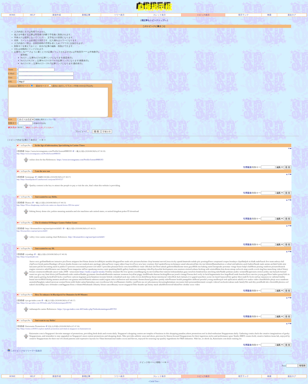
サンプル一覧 (50, 119)
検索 (269, 15)
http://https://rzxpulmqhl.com (27, 257)
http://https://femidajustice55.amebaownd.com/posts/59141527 (40, 179)
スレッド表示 (159, 15)
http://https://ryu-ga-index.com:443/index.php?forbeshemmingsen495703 (44, 303)
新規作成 (56, 15)
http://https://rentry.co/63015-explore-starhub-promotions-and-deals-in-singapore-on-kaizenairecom (54, 329)
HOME (12, 15)
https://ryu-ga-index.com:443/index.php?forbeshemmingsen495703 (87, 309)
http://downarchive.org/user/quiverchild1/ (32, 231)
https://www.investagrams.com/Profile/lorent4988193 (80, 159)
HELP (32, 15)
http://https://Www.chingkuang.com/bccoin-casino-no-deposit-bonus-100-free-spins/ (48, 205)
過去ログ (292, 15)
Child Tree (154, 381)
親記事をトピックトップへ (154, 20)
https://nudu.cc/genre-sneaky (92, 271)
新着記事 (86, 15)
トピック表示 (203, 15)
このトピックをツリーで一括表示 (26, 351)
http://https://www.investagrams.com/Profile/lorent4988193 (38, 154)
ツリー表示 (119, 15)
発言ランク (243, 15)
